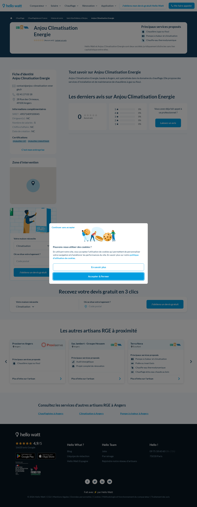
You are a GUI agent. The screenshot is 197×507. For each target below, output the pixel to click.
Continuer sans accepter (63, 227)
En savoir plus (98, 267)
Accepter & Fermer (98, 276)
